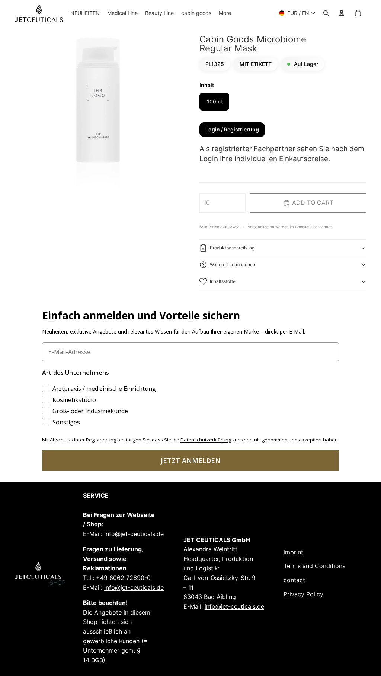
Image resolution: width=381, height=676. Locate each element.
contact (294, 580)
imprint (293, 552)
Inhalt (206, 85)
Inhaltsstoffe (223, 281)
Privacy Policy (303, 594)
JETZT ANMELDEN (191, 460)
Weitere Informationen (232, 264)
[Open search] (326, 13)
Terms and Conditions (314, 566)
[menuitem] (225, 13)
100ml (214, 101)
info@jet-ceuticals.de (134, 534)
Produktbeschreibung (232, 248)
